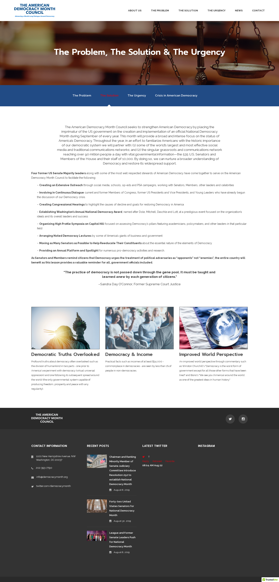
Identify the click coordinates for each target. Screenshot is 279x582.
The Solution (188, 10)
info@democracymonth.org (52, 476)
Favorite (170, 461)
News (239, 10)
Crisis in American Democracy (176, 95)
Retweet (157, 461)
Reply (145, 461)
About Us (134, 10)
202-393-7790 (44, 467)
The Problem (160, 10)
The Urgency (216, 10)
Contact (258, 10)
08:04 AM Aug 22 (152, 465)
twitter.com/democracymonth (53, 486)
